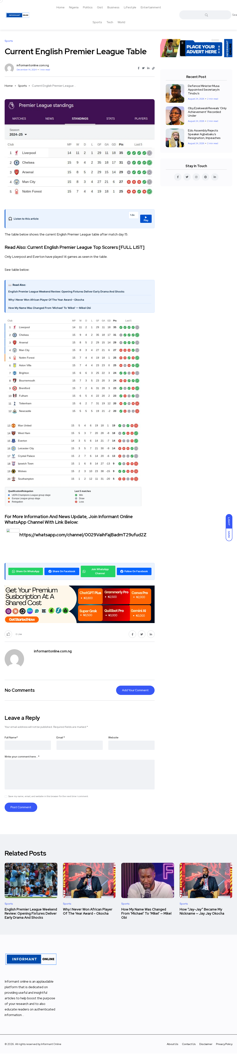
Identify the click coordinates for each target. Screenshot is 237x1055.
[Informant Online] (18, 15)
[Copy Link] (153, 68)
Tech (109, 22)
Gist (100, 7)
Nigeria (74, 7)
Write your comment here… (22, 756)
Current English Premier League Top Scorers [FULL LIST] (85, 247)
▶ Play (146, 219)
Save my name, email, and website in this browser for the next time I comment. (48, 796)
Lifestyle (130, 7)
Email (60, 737)
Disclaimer (205, 1044)
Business (113, 7)
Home (60, 7)
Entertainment (151, 7)
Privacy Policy (224, 1044)
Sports (97, 22)
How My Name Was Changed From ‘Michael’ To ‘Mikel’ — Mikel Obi (49, 307)
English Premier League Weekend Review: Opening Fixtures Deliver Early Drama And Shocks (66, 291)
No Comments (20, 690)
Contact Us (189, 1044)
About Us (172, 1044)
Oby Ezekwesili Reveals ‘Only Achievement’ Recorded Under (207, 112)
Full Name (11, 737)
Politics (88, 7)
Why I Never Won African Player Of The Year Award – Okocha (46, 299)
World (121, 22)
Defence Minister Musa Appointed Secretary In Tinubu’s (204, 89)
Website (113, 737)
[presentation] (80, 537)
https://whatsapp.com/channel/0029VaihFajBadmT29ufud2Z (82, 535)
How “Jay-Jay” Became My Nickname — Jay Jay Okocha (202, 911)
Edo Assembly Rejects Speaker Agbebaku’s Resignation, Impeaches (204, 134)
